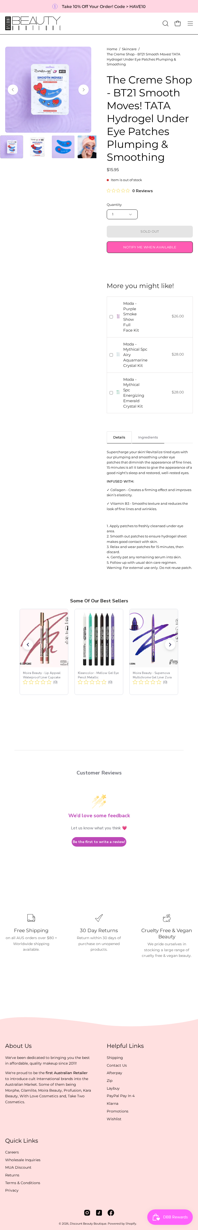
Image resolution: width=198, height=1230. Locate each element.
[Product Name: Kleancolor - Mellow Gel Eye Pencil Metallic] (99, 652)
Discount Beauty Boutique (88, 1223)
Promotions (117, 1111)
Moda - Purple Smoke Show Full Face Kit (131, 317)
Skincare (129, 49)
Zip (109, 1080)
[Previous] (13, 90)
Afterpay (114, 1073)
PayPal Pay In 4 (121, 1095)
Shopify (131, 1223)
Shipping (115, 1057)
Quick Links (21, 1140)
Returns (12, 1175)
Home (112, 49)
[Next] (83, 90)
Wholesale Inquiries (22, 1160)
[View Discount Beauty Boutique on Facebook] (111, 1213)
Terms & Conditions (22, 1183)
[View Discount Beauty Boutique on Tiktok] (99, 1213)
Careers (12, 1152)
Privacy (12, 1190)
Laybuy (113, 1088)
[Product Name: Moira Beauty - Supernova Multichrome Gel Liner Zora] (153, 652)
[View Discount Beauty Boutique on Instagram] (87, 1213)
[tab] (119, 437)
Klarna (112, 1103)
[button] (165, 23)
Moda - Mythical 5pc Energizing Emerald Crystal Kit (133, 393)
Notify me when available (150, 247)
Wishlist (114, 1118)
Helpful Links (125, 1045)
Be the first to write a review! (99, 841)
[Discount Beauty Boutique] (33, 23)
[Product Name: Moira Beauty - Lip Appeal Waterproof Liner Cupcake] (44, 652)
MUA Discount (18, 1167)
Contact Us (117, 1065)
